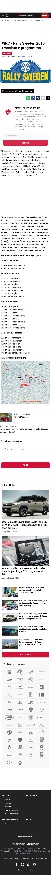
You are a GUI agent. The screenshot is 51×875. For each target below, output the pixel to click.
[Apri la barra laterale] (2, 15)
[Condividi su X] (38, 98)
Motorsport (7, 53)
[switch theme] (6, 15)
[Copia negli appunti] (48, 98)
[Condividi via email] (43, 98)
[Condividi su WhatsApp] (28, 98)
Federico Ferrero (12, 56)
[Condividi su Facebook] (33, 98)
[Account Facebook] (16, 864)
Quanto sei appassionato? (18, 21)
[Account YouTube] (34, 864)
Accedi (45, 16)
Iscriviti (25, 143)
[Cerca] (49, 21)
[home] (2, 20)
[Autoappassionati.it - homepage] (25, 15)
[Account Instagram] (22, 864)
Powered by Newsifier (25, 870)
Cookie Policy (33, 844)
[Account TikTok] (28, 864)
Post (25, 465)
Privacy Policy (18, 844)
